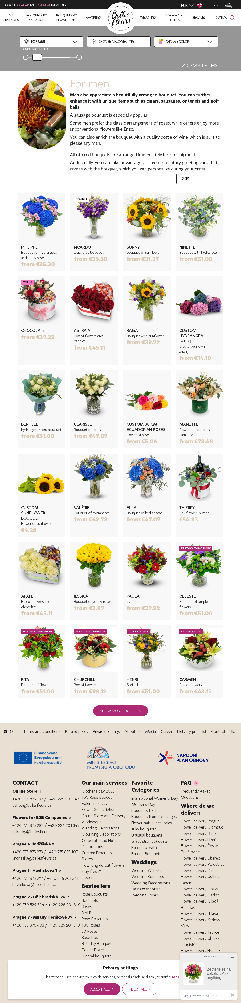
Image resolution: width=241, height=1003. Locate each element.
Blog (233, 731)
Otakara (43, 5)
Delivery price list (191, 731)
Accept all (101, 989)
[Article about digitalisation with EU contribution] (48, 757)
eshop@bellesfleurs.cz (31, 805)
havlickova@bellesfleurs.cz (35, 884)
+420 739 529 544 (28, 904)
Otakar (23, 5)
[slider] (37, 57)
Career (167, 731)
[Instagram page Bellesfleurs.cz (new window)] (12, 731)
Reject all (140, 989)
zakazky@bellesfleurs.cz (33, 831)
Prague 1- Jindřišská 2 (35, 843)
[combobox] (34, 42)
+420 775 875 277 (27, 878)
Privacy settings (106, 731)
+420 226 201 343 (64, 925)
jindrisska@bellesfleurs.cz (34, 858)
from (38, 264)
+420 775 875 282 (28, 825)
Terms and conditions (42, 731)
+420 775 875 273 (27, 851)
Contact (218, 731)
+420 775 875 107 (27, 798)
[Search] (232, 17)
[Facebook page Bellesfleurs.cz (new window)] (5, 731)
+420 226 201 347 (63, 798)
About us (133, 731)
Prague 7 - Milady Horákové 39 (44, 917)
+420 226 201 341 (62, 878)
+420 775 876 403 (28, 925)
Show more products (120, 711)
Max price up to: (35, 49)
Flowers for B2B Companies (41, 817)
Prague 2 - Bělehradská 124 (41, 896)
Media (150, 731)
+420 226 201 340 (64, 904)
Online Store (27, 791)
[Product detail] (41, 217)
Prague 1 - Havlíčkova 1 (36, 870)
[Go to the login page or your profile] (216, 5)
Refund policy (76, 731)
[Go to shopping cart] (228, 5)
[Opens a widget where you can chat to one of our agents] (208, 976)
